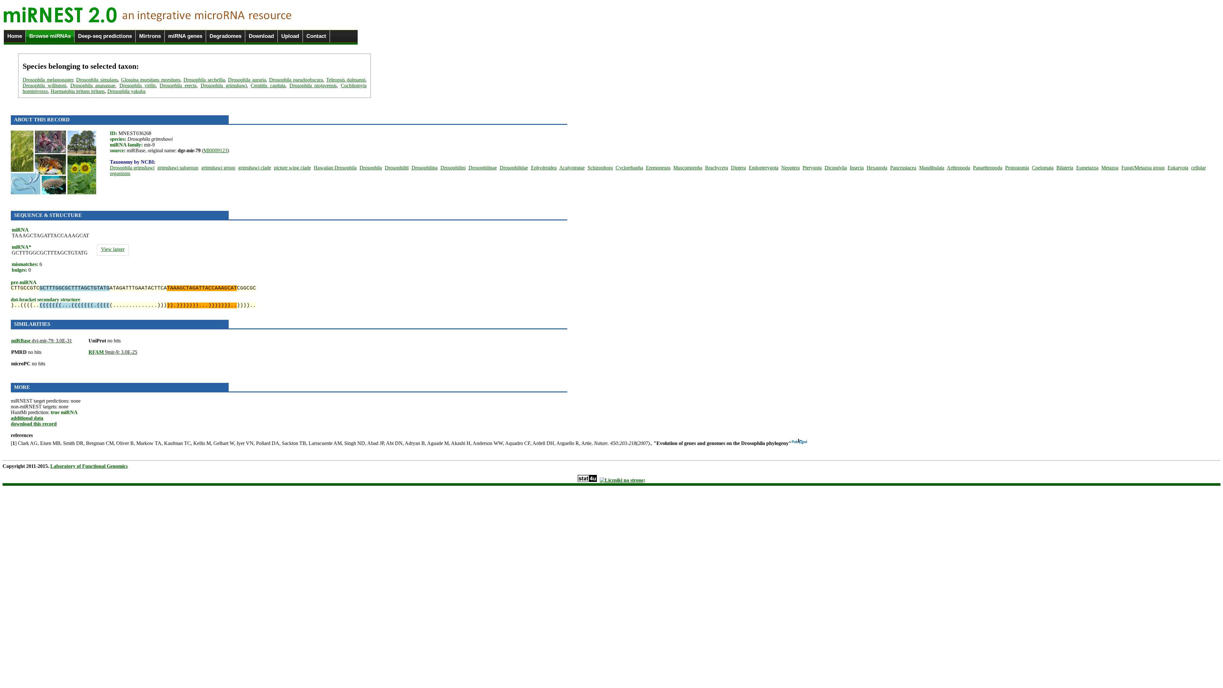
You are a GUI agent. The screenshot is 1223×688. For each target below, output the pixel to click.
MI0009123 (215, 150)
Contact (316, 36)
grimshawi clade (254, 167)
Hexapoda (877, 167)
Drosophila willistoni (44, 85)
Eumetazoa (1087, 167)
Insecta (857, 167)
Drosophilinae (482, 167)
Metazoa (1110, 167)
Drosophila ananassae (93, 85)
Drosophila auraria (247, 79)
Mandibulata (931, 167)
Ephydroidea (544, 167)
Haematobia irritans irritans (78, 91)
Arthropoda (958, 167)
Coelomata (1043, 167)
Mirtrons (150, 36)
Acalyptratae (572, 167)
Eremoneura (658, 167)
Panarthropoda (987, 167)
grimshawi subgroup (177, 167)
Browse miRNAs (50, 36)
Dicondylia (836, 167)
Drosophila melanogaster (48, 79)
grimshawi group (218, 167)
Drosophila (371, 167)
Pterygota (812, 167)
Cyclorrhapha (629, 167)
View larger (113, 249)
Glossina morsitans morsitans (151, 79)
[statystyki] (587, 480)
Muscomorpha (687, 167)
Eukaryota (1178, 167)
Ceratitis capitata (268, 85)
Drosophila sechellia (204, 79)
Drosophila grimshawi (224, 85)
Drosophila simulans (97, 79)
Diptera (738, 167)
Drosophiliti (397, 167)
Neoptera (790, 167)
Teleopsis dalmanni (345, 79)
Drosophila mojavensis (313, 85)
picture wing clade (292, 167)
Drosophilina (424, 167)
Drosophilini (453, 167)
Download (261, 36)
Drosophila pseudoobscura (296, 79)
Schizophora (600, 167)
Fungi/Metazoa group (1143, 167)
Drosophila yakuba (126, 91)
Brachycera (716, 167)
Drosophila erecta (178, 85)
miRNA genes (185, 36)
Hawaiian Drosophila (335, 167)
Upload (290, 36)
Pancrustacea (903, 167)
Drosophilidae (514, 167)
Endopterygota (763, 167)
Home (14, 36)
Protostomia (1017, 167)
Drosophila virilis (137, 85)
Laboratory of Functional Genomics (89, 466)
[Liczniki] (622, 480)
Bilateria (1064, 167)
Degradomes (225, 36)
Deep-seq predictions (105, 36)
